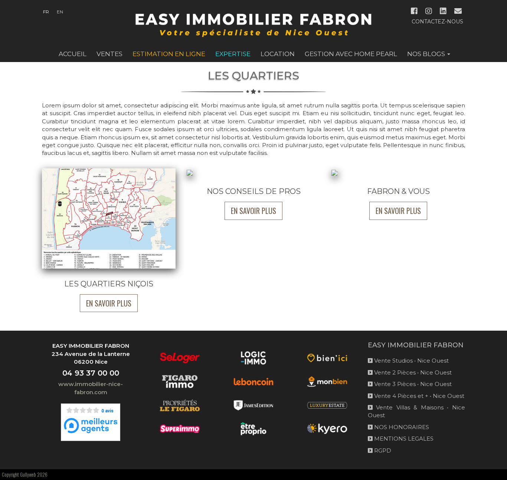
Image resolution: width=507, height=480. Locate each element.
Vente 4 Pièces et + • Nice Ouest (418, 395)
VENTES (109, 54)
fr (46, 11)
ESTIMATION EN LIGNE (169, 54)
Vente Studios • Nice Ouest (411, 360)
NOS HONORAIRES (401, 427)
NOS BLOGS (427, 54)
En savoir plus (108, 303)
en (60, 11)
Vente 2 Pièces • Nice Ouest (412, 372)
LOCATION (278, 54)
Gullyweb (28, 474)
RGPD (382, 450)
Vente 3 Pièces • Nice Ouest (412, 383)
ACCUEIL (72, 54)
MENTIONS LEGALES (403, 438)
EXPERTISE (233, 54)
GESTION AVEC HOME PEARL (351, 54)
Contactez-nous (437, 21)
